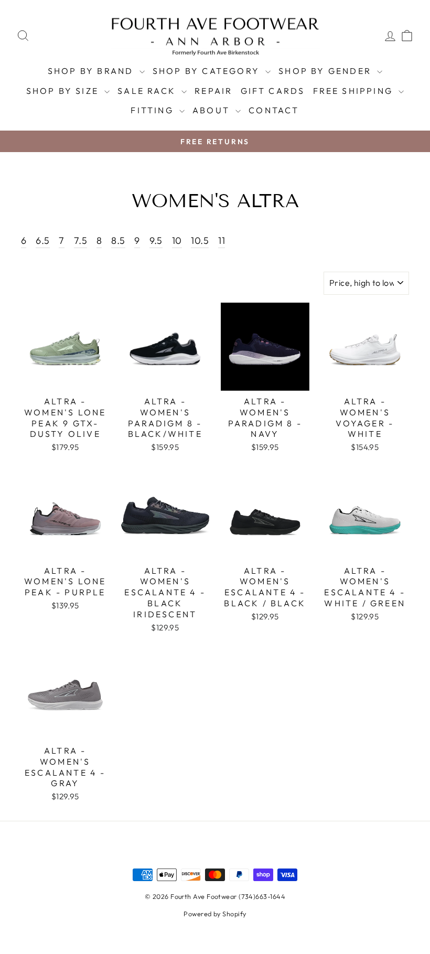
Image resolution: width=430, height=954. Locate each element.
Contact (274, 110)
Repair (213, 90)
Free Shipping (354, 90)
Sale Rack (148, 90)
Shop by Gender (326, 71)
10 (177, 240)
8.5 (118, 240)
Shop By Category (208, 71)
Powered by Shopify (215, 913)
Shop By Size (64, 90)
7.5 (80, 240)
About (212, 110)
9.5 (156, 240)
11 (221, 240)
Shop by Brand (92, 71)
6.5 (42, 240)
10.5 (200, 240)
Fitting (154, 110)
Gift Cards (273, 90)
